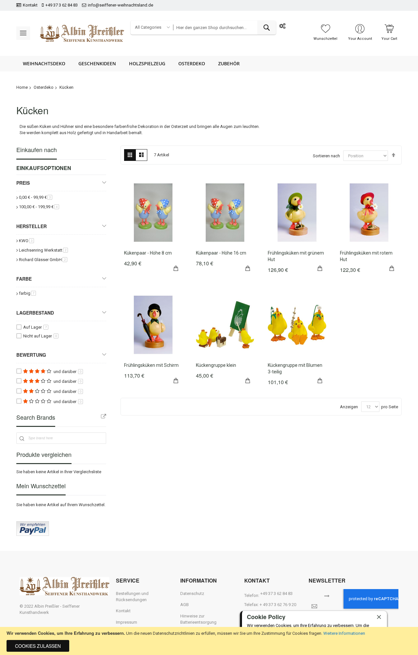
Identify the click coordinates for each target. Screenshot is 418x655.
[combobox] (224, 28)
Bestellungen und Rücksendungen (132, 596)
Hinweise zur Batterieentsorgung (198, 619)
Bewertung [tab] (31, 354)
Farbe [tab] (24, 278)
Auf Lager (35, 327)
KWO (26, 240)
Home (22, 87)
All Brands (103, 416)
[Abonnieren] (327, 595)
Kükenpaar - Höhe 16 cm (221, 253)
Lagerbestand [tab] (35, 312)
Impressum (126, 622)
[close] (379, 617)
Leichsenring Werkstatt (43, 250)
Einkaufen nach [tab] (36, 150)
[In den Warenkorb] (176, 267)
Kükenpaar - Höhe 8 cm (148, 253)
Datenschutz (192, 593)
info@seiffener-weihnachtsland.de (120, 5)
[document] (209, 641)
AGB (184, 604)
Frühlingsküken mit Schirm (151, 365)
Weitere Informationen (344, 633)
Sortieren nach (326, 155)
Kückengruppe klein (216, 365)
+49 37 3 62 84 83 (61, 5)
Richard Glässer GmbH (43, 259)
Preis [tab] (23, 182)
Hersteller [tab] (31, 226)
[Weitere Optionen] (32, 534)
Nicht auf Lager (40, 336)
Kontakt (30, 5)
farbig (27, 293)
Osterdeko (44, 87)
